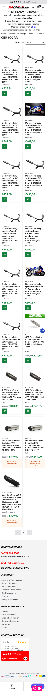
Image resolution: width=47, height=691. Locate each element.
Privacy (5, 596)
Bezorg (5, 583)
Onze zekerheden (9, 614)
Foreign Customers (10, 599)
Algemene (6, 580)
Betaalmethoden (9, 586)
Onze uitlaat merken (10, 618)
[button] (3, 7)
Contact (5, 627)
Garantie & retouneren (11, 589)
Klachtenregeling (9, 593)
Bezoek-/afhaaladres (10, 621)
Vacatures (6, 624)
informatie (12, 583)
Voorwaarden (16, 580)
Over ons (5, 611)
